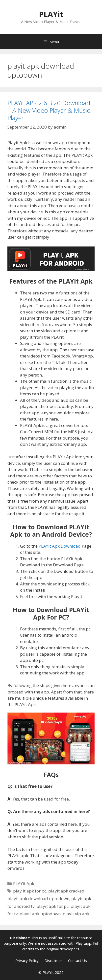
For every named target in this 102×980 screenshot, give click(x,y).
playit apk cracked (66, 891)
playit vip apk (76, 913)
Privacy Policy (27, 960)
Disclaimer (53, 960)
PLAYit (51, 14)
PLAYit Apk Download (60, 546)
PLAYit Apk (23, 883)
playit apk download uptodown (38, 898)
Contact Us (77, 960)
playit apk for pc (52, 906)
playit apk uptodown (40, 913)
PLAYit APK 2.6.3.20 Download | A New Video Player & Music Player (48, 110)
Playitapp (83, 943)
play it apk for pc (29, 891)
